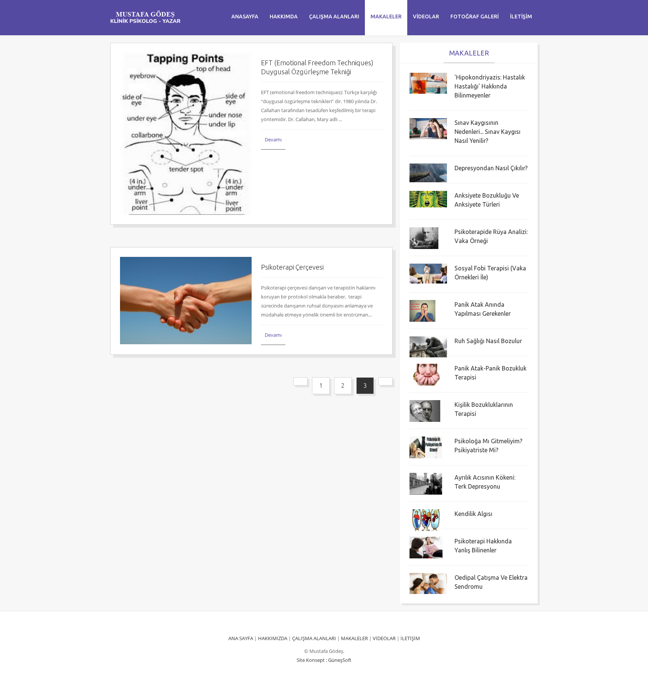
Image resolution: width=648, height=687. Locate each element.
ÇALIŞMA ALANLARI (314, 638)
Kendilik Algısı (473, 513)
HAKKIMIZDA (272, 638)
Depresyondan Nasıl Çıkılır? (491, 168)
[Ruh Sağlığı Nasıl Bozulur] (428, 346)
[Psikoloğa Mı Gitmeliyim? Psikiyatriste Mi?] (426, 446)
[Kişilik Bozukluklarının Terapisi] (425, 410)
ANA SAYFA (240, 638)
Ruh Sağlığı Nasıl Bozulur (488, 341)
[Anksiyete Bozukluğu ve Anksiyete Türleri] (428, 198)
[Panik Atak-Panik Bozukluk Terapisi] (427, 373)
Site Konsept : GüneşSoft (324, 660)
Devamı (273, 139)
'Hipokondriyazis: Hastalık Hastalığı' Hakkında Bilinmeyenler (489, 86)
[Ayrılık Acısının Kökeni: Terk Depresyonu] (426, 483)
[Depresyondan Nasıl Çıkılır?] (428, 172)
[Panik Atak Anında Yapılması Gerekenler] (422, 310)
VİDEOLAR (384, 638)
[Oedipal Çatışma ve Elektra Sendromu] (428, 583)
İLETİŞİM (410, 638)
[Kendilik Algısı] (426, 519)
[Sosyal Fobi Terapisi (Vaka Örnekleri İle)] (428, 273)
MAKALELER (354, 638)
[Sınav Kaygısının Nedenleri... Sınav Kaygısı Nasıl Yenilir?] (428, 128)
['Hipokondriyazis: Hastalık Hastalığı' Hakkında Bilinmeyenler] (428, 83)
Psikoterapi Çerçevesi (292, 267)
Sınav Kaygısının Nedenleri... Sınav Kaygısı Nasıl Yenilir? (487, 131)
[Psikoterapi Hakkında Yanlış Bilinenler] (426, 546)
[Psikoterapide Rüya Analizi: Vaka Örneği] (424, 237)
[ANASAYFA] (145, 16)
